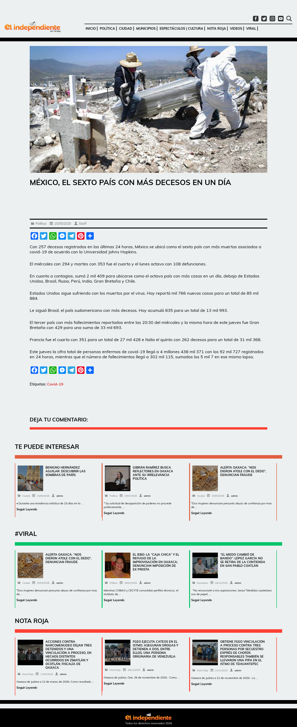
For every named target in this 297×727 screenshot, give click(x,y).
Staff (83, 224)
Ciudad (125, 28)
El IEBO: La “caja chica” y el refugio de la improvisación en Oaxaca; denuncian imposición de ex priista (156, 562)
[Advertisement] (148, 203)
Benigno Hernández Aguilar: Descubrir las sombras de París (65, 471)
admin (59, 495)
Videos (236, 28)
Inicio (91, 28)
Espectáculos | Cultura (181, 28)
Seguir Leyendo (26, 509)
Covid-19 (55, 384)
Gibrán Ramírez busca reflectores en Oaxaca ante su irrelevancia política (153, 473)
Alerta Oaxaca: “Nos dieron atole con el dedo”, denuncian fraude (243, 471)
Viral (251, 28)
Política (107, 28)
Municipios (146, 28)
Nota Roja (216, 28)
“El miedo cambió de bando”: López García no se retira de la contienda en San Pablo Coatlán (242, 560)
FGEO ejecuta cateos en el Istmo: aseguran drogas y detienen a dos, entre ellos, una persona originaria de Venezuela (155, 649)
